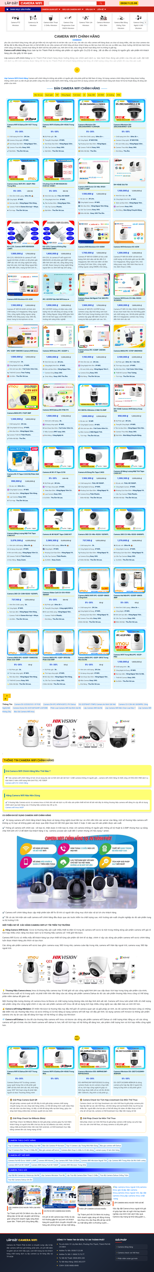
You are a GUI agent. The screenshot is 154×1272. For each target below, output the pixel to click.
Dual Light (49, 95)
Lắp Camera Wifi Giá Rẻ (93, 708)
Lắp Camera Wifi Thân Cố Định (67, 1160)
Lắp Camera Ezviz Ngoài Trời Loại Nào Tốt (24, 1208)
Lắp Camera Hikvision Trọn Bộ (53, 1175)
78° (57, 95)
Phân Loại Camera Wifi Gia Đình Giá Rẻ (66, 708)
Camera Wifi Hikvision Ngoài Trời (94, 1160)
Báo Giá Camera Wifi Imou (24, 712)
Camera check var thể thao (128, 1253)
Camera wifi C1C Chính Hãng (16, 783)
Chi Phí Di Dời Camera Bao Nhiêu (57, 1211)
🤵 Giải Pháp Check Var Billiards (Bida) (27, 1118)
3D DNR (101, 95)
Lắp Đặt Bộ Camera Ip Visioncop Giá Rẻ (23, 1175)
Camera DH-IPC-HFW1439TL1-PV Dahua (59, 704)
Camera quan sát (50, 9)
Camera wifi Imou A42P (14, 807)
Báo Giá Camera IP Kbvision (53, 1146)
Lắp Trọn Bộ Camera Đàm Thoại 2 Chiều (82, 1175)
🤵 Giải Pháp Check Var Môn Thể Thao (98, 1118)
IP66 (118, 95)
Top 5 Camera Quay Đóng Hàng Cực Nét (24, 1146)
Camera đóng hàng (125, 1247)
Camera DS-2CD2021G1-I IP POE (27, 704)
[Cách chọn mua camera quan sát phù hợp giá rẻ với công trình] (145, 22)
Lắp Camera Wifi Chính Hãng (16, 78)
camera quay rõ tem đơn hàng (107, 1150)
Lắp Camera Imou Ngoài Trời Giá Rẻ (129, 1203)
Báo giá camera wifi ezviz (49, 1150)
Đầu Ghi (89, 9)
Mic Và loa (38, 95)
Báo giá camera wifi (71, 9)
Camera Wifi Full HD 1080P (18, 1165)
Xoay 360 (91, 95)
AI (84, 95)
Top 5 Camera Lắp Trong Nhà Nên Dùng (82, 1146)
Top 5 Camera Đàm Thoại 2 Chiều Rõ (22, 1150)
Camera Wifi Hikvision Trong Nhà (73, 1165)
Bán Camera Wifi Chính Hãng (77, 88)
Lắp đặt (23, 3)
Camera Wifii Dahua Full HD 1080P (44, 1165)
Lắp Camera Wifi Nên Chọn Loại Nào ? (120, 708)
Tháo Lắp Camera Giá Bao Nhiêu (92, 1209)
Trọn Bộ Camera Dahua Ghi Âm (20, 1180)
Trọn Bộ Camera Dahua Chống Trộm (114, 1175)
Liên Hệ (100, 9)
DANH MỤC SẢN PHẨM (20, 9)
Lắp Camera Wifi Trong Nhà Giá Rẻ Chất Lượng (127, 1160)
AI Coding (110, 95)
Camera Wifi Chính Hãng (77, 36)
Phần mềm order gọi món (128, 1258)
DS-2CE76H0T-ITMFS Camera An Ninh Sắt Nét (97, 704)
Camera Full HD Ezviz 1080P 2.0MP (22, 1160)
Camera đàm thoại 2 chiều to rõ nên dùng (77, 1150)
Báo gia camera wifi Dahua (110, 1146)
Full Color (76, 95)
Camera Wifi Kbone (45, 1160)
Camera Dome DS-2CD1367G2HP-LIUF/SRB (30, 708)
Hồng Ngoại (65, 95)
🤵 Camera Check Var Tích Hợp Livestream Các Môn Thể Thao (109, 1100)
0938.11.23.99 (129, 3)
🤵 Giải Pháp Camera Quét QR (23, 1100)
